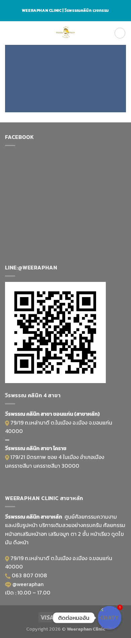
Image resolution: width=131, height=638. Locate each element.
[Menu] (9, 33)
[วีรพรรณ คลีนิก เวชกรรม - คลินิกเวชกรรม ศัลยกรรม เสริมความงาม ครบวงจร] (66, 33)
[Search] (120, 33)
